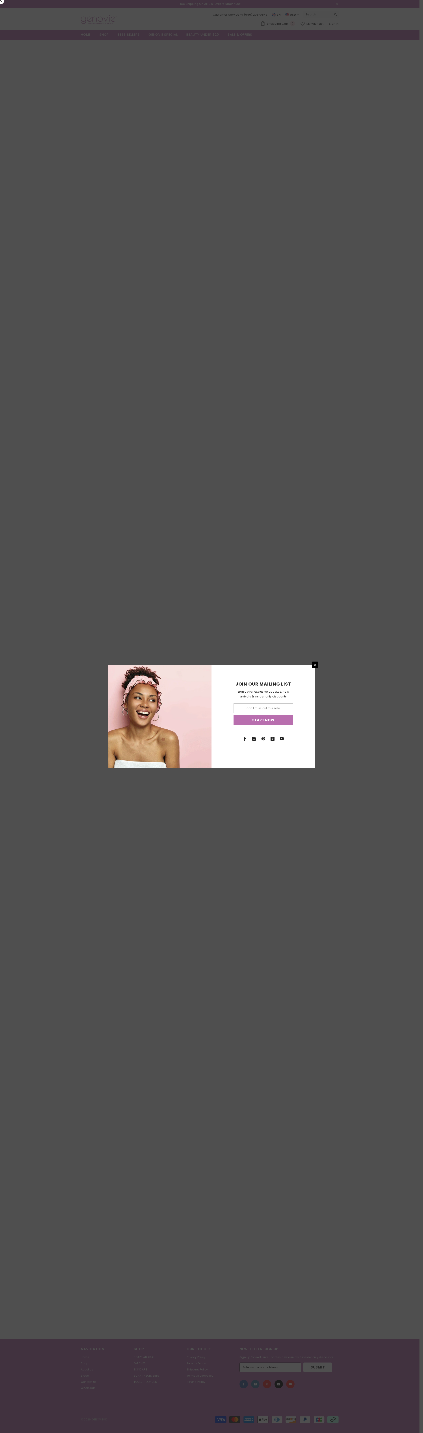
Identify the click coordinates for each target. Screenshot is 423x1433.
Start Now (263, 720)
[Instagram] (254, 738)
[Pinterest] (263, 738)
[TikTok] (272, 738)
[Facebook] (244, 738)
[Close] (315, 665)
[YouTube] (281, 738)
